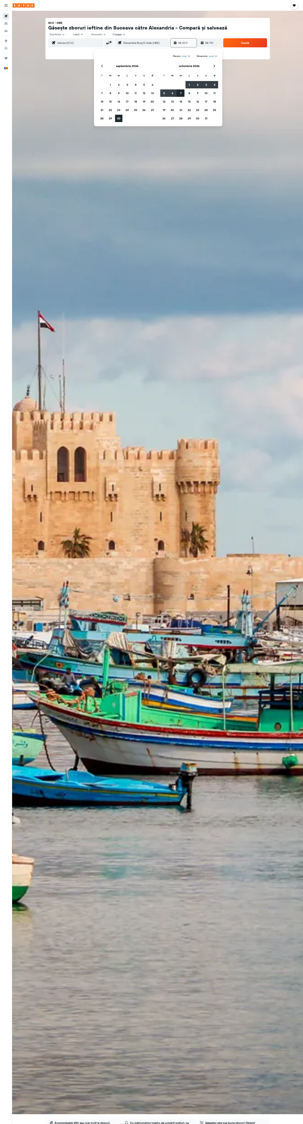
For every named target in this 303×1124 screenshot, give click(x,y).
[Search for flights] (6, 16)
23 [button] (118, 110)
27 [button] (152, 110)
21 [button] (102, 110)
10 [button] (127, 93)
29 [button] (110, 118)
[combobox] (57, 34)
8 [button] (110, 93)
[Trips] (6, 58)
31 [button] (206, 118)
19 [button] (144, 101)
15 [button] (110, 101)
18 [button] (135, 101)
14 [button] (102, 101)
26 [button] (144, 110)
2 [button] (119, 84)
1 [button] (110, 84)
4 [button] (135, 84)
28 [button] (101, 118)
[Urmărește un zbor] (6, 48)
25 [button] (135, 110)
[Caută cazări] (6, 23)
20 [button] (152, 101)
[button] (6, 5)
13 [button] (152, 93)
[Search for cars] (6, 30)
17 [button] (127, 101)
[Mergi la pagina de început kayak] (24, 5)
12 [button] (144, 93)
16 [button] (118, 101)
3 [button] (127, 84)
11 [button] (135, 93)
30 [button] (118, 118)
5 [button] (144, 84)
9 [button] (119, 93)
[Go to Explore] (6, 40)
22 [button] (110, 110)
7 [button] (102, 93)
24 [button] (127, 110)
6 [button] (152, 84)
